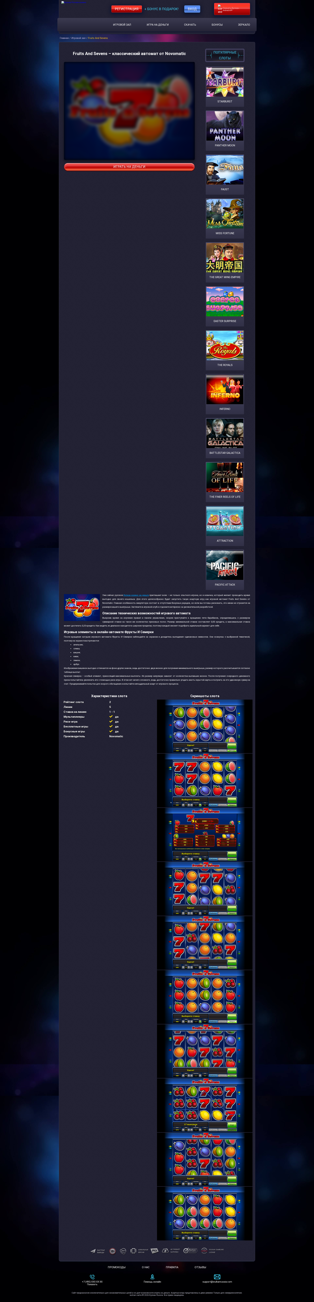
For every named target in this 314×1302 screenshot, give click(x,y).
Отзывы (200, 1267)
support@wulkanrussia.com (217, 1281)
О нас (145, 1267)
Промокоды (117, 1267)
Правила (172, 1267)
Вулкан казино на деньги (136, 595)
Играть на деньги (129, 167)
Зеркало (244, 24)
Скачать (190, 24)
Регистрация (127, 9)
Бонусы (217, 24)
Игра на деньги (158, 24)
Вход (192, 9)
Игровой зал (122, 24)
